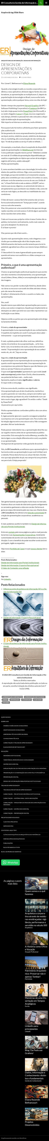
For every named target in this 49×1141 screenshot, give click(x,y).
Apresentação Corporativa (12, 697)
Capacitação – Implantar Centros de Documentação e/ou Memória (24, 804)
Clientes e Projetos (10, 822)
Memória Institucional (12, 755)
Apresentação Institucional (35, 697)
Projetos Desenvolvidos (10, 817)
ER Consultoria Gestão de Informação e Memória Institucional (19, 3)
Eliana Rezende (29, 83)
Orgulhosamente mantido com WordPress (13, 1138)
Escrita (27, 1006)
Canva (18, 114)
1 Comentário (26, 77)
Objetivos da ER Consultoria (14, 730)
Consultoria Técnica (11, 738)
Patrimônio (28, 979)
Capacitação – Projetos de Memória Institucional (21, 794)
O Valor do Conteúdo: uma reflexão (15, 568)
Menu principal (46, 3)
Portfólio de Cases (17, 549)
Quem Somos (5, 717)
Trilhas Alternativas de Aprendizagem (17, 790)
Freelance (33, 108)
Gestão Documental (10, 764)
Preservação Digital (10, 777)
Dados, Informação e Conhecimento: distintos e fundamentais (36, 1075)
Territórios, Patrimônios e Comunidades (18, 760)
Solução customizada (36, 513)
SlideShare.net (28, 150)
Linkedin (27, 1031)
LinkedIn (7, 579)
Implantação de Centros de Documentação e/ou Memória (24, 768)
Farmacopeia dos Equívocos (14, 839)
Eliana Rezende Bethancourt (14, 747)
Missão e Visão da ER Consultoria (15, 726)
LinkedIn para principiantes (31, 1027)
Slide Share (38, 699)
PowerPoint (28, 111)
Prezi (26, 114)
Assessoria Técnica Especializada (15, 734)
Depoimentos (8, 826)
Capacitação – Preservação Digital (16, 813)
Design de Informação (32, 60)
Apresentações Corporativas (24, 535)
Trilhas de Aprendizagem (10, 785)
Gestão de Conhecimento (33, 1081)
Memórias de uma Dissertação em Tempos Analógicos (36, 1000)
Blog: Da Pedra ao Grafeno (11, 852)
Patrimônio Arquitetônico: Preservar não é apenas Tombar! (36, 973)
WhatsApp (13, 862)
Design (5, 699)
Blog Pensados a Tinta (11, 847)
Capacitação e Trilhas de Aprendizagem (17, 743)
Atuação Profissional (31, 952)
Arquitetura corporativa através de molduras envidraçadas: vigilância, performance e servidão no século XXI (36, 919)
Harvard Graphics (32, 105)
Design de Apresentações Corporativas (16, 68)
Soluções (4, 751)
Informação (15, 699)
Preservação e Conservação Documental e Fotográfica (24, 773)
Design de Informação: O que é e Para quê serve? (20, 565)
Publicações (8, 843)
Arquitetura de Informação (12, 60)
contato (12, 532)
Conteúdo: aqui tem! (9, 830)
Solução (6, 702)
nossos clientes (36, 549)
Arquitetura (29, 928)
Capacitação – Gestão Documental (16, 809)
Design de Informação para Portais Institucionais (20, 562)
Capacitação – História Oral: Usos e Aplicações (20, 798)
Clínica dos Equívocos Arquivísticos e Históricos (21, 834)
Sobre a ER (5, 721)
